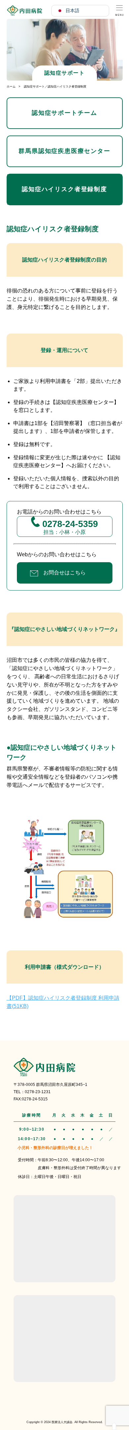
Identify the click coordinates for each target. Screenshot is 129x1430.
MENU (119, 9)
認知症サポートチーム (64, 113)
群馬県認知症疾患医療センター (64, 151)
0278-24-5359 (69, 524)
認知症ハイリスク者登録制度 (64, 189)
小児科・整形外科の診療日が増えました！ (55, 1147)
